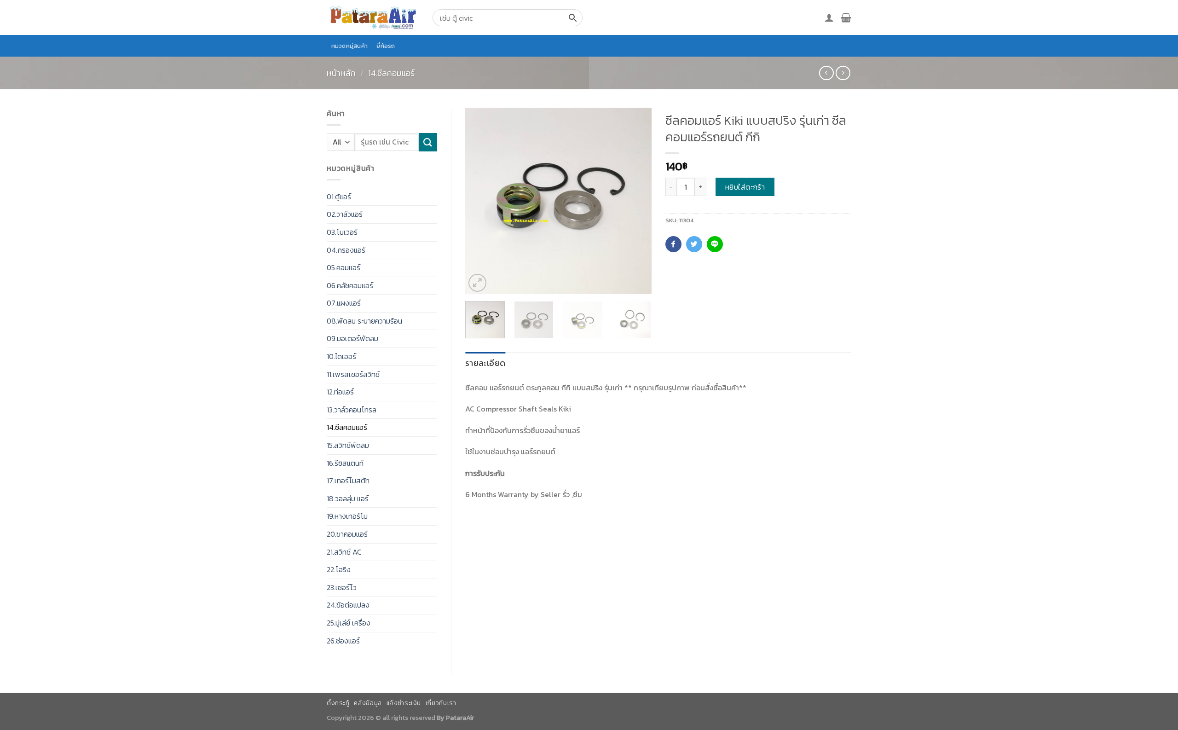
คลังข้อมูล (367, 703)
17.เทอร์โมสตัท (348, 480)
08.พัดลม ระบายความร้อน (364, 320)
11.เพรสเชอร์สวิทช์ (353, 374)
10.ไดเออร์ (341, 356)
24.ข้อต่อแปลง (348, 604)
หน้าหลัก (341, 73)
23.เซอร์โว (342, 587)
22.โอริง (339, 569)
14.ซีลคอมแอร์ (391, 73)
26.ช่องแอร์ (343, 640)
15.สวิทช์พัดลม (348, 445)
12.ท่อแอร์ (340, 391)
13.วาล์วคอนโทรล (351, 409)
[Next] (636, 201)
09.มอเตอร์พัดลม (352, 338)
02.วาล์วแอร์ (345, 214)
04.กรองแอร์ (346, 249)
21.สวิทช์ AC (344, 551)
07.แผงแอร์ (344, 302)
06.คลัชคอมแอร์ (350, 285)
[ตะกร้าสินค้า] (846, 17)
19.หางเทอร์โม (347, 515)
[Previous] (480, 201)
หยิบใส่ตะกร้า (745, 186)
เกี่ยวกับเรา (441, 703)
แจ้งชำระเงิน (404, 703)
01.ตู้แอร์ (339, 196)
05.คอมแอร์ (343, 267)
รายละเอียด (485, 363)
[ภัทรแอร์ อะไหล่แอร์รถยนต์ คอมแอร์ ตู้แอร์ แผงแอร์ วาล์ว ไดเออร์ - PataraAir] (373, 17)
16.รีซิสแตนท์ (345, 463)
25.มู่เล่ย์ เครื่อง (348, 622)
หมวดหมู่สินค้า (349, 45)
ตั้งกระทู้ (338, 703)
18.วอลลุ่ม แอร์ (348, 498)
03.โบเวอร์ (342, 232)
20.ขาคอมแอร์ (347, 533)
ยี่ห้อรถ (385, 45)
